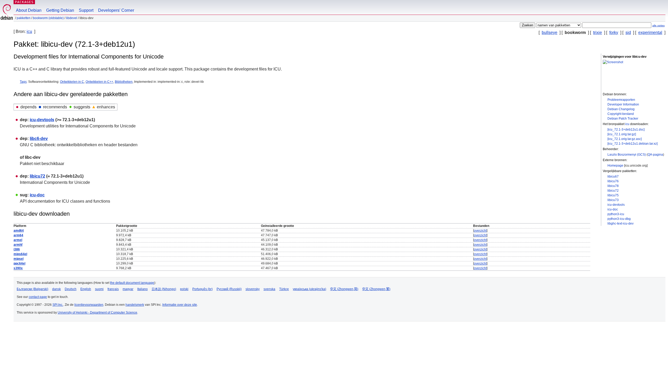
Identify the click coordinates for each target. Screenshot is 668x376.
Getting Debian (60, 10)
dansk (56, 289)
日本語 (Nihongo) (164, 289)
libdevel (71, 18)
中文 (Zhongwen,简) (344, 289)
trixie (597, 32)
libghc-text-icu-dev (620, 223)
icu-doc (612, 209)
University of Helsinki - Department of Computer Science (97, 312)
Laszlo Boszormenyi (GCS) (626, 154)
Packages (24, 2)
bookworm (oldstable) (48, 18)
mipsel (18, 259)
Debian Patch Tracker (622, 118)
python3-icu (615, 214)
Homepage (615, 165)
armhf (18, 244)
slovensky (253, 289)
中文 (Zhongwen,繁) (376, 289)
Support (86, 10)
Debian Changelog (621, 109)
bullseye (549, 32)
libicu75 (613, 195)
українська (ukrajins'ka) (309, 289)
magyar (128, 289)
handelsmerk (135, 305)
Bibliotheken (124, 82)
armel (18, 240)
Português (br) (202, 289)
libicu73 (613, 200)
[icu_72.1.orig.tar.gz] (621, 134)
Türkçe (284, 289)
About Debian (28, 10)
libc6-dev (39, 138)
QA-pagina (655, 154)
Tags (23, 82)
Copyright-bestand (620, 114)
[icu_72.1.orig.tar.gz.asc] (624, 139)
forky (613, 32)
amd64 (19, 230)
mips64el (20, 254)
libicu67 (613, 176)
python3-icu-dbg (619, 219)
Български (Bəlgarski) (32, 289)
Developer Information (623, 104)
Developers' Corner (116, 10)
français (113, 289)
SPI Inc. (57, 305)
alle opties (658, 25)
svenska (269, 289)
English (85, 289)
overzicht (480, 230)
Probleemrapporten (621, 100)
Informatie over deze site (179, 305)
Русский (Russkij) (229, 289)
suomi (99, 289)
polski (184, 289)
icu (29, 31)
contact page (38, 297)
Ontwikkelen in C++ (99, 82)
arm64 (18, 235)
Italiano (142, 289)
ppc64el (19, 263)
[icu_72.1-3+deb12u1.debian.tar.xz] (632, 143)
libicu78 (613, 186)
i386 (17, 249)
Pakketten (24, 18)
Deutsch (70, 289)
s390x (18, 268)
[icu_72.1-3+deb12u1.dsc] (626, 129)
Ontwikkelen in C (72, 82)
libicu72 (613, 190)
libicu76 (613, 181)
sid (628, 32)
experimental (650, 32)
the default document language (132, 283)
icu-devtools (616, 205)
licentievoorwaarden (88, 305)
